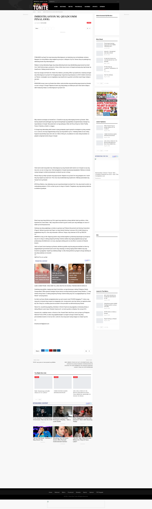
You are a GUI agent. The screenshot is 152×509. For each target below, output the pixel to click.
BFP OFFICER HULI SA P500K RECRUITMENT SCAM (110, 297)
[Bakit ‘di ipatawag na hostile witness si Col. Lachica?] (43, 382)
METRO (70, 6)
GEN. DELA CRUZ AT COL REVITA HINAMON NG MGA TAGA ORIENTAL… (110, 142)
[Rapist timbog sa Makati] (99, 320)
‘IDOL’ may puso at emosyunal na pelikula (44, 362)
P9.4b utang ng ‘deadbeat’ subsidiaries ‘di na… (111, 68)
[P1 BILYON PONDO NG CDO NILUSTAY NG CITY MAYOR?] (99, 60)
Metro (63, 492)
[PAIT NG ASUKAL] (99, 76)
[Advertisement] (25, 39)
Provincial (70, 492)
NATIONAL (63, 6)
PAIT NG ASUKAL (108, 75)
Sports (85, 492)
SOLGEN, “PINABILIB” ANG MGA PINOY (110, 52)
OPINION (102, 6)
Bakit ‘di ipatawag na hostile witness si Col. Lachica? (109, 127)
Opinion (89, 22)
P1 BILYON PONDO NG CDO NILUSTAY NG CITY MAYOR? (110, 60)
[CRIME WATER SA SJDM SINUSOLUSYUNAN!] (63, 382)
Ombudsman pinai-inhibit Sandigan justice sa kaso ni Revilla (110, 305)
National (57, 492)
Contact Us (51, 1)
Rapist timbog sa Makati (110, 319)
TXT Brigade (99, 492)
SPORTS (95, 6)
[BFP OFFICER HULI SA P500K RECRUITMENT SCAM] (99, 297)
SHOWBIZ (87, 6)
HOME (56, 6)
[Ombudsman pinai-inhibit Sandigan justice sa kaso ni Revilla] (99, 305)
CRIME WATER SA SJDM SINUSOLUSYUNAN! (110, 134)
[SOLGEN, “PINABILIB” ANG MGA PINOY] (99, 53)
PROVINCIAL (78, 6)
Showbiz (78, 492)
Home (50, 492)
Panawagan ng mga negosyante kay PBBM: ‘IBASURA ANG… (110, 45)
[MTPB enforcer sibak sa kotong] (99, 313)
